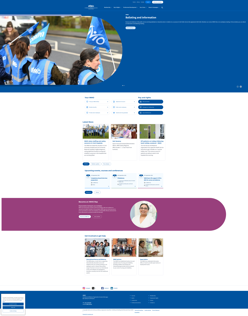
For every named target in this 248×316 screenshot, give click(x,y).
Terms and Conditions (139, 310)
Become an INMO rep (84, 216)
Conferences (134, 300)
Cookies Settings (147, 310)
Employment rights (154, 298)
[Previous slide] (238, 87)
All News (86, 164)
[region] (13, 304)
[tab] (122, 85)
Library (138, 2)
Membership (153, 295)
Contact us (152, 302)
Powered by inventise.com (88, 314)
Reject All (13, 307)
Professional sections (136, 302)
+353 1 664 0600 (87, 302)
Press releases (106, 164)
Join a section (97, 216)
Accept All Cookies (13, 304)
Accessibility (137, 312)
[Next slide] (241, 87)
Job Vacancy (117, 141)
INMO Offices (89, 304)
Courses (133, 295)
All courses (88, 192)
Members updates (95, 164)
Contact (142, 2)
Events (134, 2)
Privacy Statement (155, 310)
